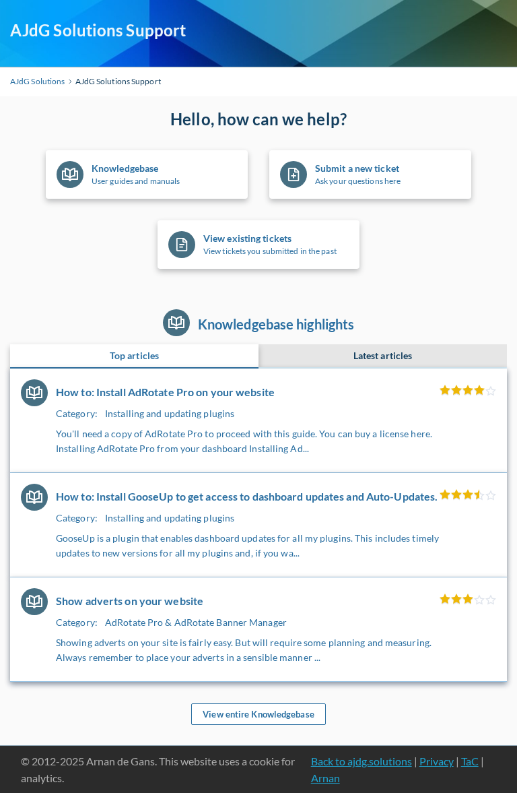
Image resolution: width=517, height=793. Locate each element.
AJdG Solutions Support (98, 30)
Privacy (436, 761)
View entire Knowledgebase (258, 714)
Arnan (325, 777)
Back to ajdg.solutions (361, 761)
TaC (470, 761)
